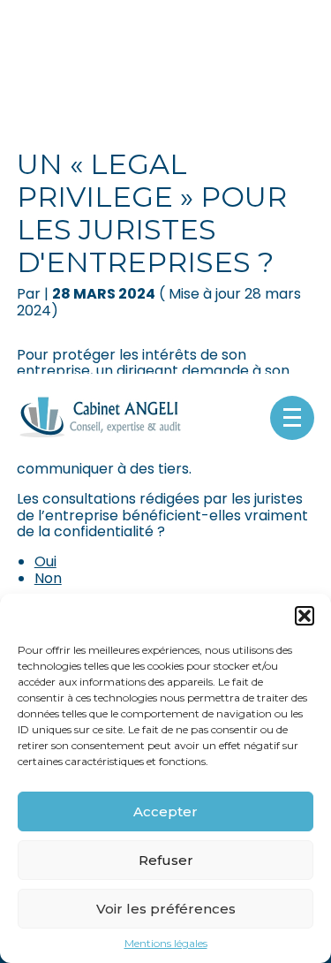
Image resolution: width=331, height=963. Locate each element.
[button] (304, 616)
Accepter (165, 811)
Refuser (166, 860)
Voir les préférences (166, 908)
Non (48, 578)
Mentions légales (165, 943)
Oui (45, 561)
